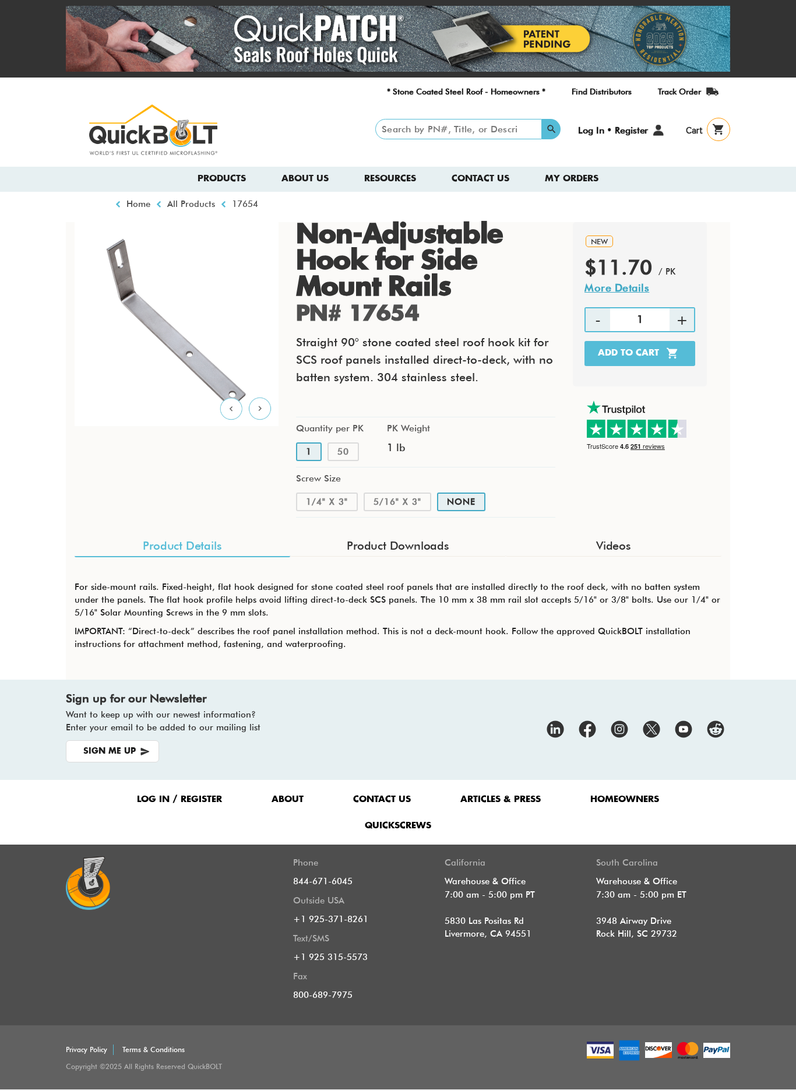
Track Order (679, 91)
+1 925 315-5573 (330, 957)
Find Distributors (602, 91)
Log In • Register (613, 130)
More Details (616, 288)
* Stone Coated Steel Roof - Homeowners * (466, 91)
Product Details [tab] (182, 546)
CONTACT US (382, 799)
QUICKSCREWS (398, 825)
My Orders (571, 178)
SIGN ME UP (109, 751)
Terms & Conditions (153, 1049)
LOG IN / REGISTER (179, 799)
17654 (245, 204)
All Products (191, 204)
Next (260, 409)
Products (222, 178)
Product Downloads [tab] (398, 546)
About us (305, 178)
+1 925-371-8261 (330, 919)
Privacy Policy (86, 1049)
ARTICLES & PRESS (500, 799)
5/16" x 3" (397, 502)
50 (343, 451)
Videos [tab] (613, 546)
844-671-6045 (323, 881)
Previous (231, 409)
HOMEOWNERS (624, 799)
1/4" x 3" (327, 502)
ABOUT (288, 799)
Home (138, 204)
